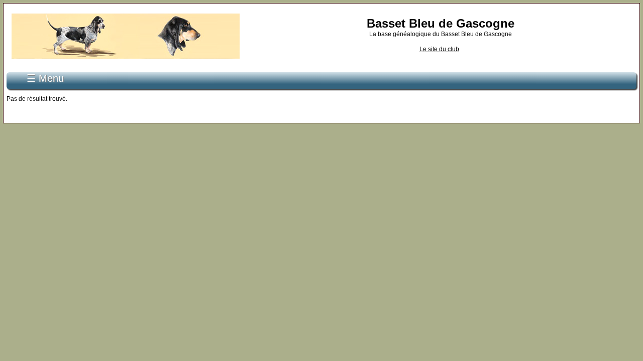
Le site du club (439, 49)
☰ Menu (45, 78)
